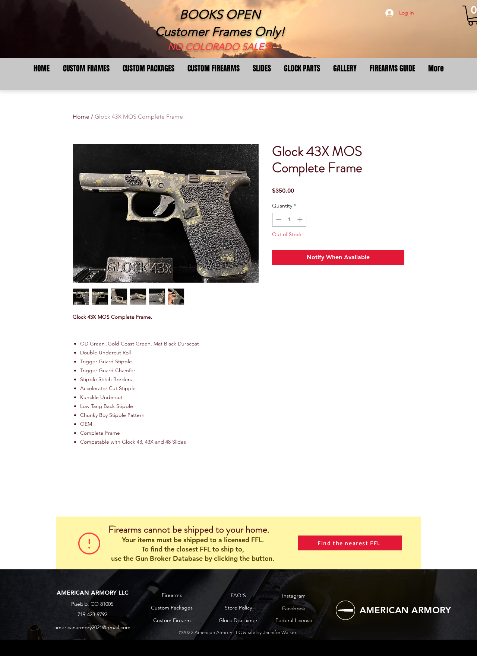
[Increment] (300, 219)
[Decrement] (277, 219)
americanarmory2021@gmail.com (92, 627)
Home (81, 116)
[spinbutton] (289, 219)
